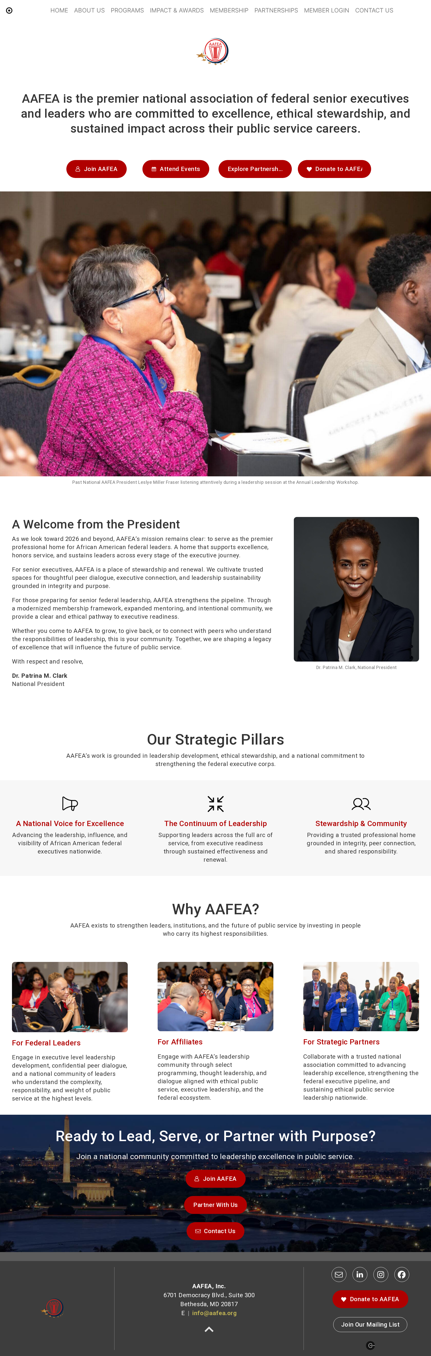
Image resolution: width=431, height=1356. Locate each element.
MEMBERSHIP (229, 10)
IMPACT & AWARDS (177, 10)
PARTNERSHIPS (276, 10)
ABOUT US (89, 10)
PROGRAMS (127, 10)
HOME (59, 10)
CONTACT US (374, 10)
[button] (96, 169)
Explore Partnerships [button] (257, 169)
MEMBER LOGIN (326, 10)
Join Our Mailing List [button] (370, 1324)
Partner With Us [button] (215, 1204)
